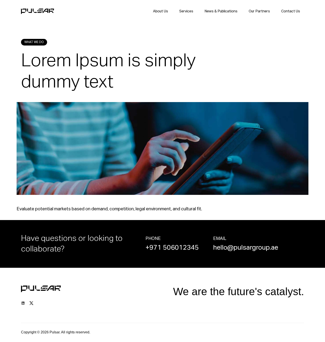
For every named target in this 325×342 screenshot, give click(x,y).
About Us (160, 11)
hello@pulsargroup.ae (245, 248)
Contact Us (290, 11)
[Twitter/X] (31, 303)
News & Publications (221, 11)
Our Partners (259, 11)
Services (186, 11)
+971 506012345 (172, 248)
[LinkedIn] (23, 303)
